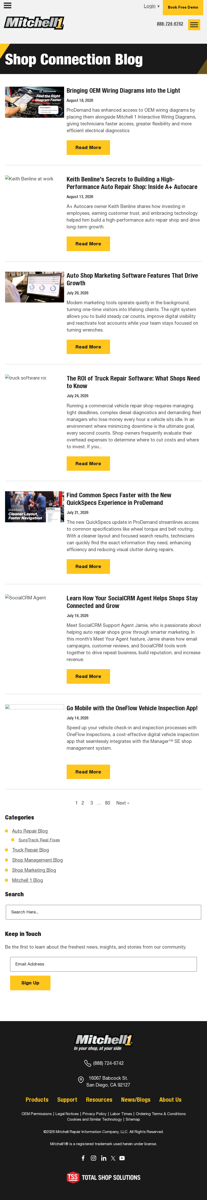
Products (37, 1099)
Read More (88, 147)
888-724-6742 (170, 23)
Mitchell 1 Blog (27, 880)
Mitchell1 (34, 24)
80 (107, 803)
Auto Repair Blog (30, 831)
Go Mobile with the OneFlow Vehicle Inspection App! (132, 708)
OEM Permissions (36, 1114)
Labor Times (120, 1114)
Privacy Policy (95, 1114)
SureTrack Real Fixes (39, 839)
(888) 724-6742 (108, 1063)
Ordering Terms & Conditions (161, 1114)
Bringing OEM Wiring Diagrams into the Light (123, 90)
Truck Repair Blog (30, 850)
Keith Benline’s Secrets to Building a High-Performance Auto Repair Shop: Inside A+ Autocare (132, 183)
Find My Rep (17, 15)
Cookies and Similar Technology (94, 1119)
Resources (99, 1099)
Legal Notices (67, 1114)
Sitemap (133, 1119)
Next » (122, 803)
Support (67, 1099)
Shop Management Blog (37, 860)
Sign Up (30, 982)
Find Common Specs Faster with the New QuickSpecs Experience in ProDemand (119, 498)
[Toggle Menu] (194, 24)
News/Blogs (135, 1099)
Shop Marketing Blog (34, 870)
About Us (170, 1099)
